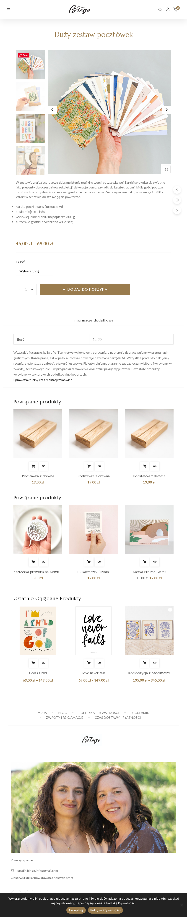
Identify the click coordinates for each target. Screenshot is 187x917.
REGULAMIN (140, 713)
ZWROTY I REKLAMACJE (64, 717)
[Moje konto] (168, 9)
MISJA (42, 713)
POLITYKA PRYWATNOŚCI (98, 713)
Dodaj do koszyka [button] (33, 466)
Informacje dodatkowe (93, 320)
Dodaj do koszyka (87, 289)
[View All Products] (177, 200)
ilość (20, 262)
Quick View (43, 466)
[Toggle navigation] (8, 9)
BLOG (62, 713)
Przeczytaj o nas (22, 860)
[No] (181, 905)
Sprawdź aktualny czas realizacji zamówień (43, 380)
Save (25, 55)
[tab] (93, 320)
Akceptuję (76, 910)
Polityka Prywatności (105, 910)
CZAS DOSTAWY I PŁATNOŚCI (118, 717)
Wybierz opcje (33, 663)
